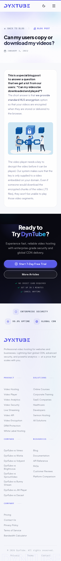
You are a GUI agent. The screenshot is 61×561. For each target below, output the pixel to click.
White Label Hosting (14, 430)
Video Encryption (13, 420)
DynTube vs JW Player (15, 490)
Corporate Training (43, 394)
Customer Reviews (43, 471)
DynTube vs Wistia (13, 455)
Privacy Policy (11, 525)
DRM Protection (12, 425)
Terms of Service (12, 530)
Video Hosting (11, 389)
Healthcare (39, 404)
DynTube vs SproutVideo (10, 475)
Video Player (10, 394)
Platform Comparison (44, 476)
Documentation (41, 455)
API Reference (40, 460)
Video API (9, 415)
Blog (35, 450)
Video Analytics (12, 399)
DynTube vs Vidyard (14, 460)
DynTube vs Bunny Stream (13, 483)
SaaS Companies (42, 399)
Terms (30, 555)
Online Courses (41, 389)
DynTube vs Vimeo (13, 450)
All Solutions (39, 420)
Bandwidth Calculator (15, 535)
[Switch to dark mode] (44, 6)
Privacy (15, 555)
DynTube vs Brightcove (10, 467)
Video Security (11, 404)
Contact (46, 555)
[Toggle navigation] (54, 6)
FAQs (36, 466)
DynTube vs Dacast (14, 495)
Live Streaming (11, 410)
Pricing (7, 514)
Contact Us (10, 520)
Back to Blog (15, 28)
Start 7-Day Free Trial (32, 264)
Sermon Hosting (41, 415)
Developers (39, 410)
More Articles (30, 274)
